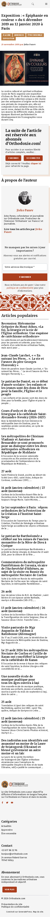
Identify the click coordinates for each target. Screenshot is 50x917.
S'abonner (13, 158)
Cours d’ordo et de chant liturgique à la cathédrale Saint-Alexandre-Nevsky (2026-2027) (24, 414)
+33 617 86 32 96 (9, 850)
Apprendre (7, 830)
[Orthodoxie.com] (11, 4)
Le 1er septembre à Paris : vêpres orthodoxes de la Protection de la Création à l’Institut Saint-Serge (24, 512)
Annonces (19, 35)
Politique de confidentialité (15, 907)
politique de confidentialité (20, 288)
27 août (6, 471)
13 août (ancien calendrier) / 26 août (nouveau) (23, 609)
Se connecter (33, 158)
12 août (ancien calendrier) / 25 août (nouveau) (23, 720)
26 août (6, 591)
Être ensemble (35, 35)
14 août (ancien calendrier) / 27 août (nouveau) (23, 489)
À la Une (7, 35)
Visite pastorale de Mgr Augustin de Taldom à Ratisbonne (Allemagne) (18, 631)
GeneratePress (25, 912)
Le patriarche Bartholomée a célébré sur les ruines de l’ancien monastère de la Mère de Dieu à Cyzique (24, 540)
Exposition (8, 38)
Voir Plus (9, 889)
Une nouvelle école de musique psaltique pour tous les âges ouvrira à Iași (20, 680)
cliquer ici (36, 163)
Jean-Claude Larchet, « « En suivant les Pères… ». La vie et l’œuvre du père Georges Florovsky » (22, 360)
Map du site (38, 912)
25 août (6, 702)
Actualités (6, 826)
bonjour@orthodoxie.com (14, 854)
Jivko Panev (25, 210)
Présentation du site (11, 904)
